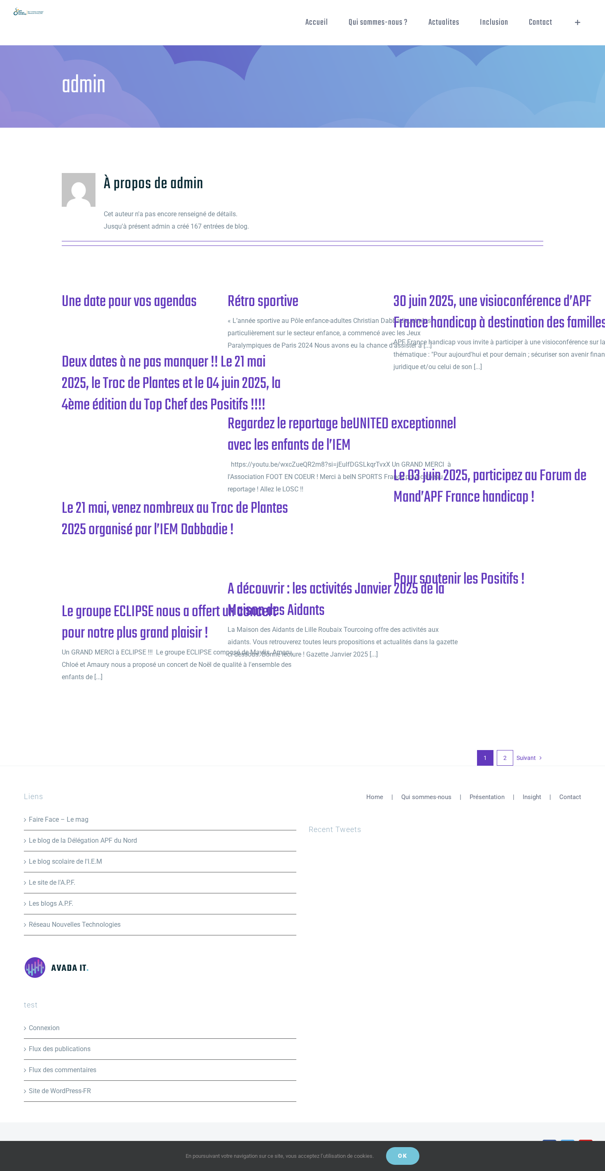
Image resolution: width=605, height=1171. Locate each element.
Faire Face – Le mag (58, 819)
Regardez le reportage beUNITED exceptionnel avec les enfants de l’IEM (342, 435)
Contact (570, 797)
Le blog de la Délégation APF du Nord (83, 840)
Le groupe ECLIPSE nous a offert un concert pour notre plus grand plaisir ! (169, 623)
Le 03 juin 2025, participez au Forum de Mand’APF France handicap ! (489, 487)
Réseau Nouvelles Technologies (75, 924)
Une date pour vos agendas (129, 302)
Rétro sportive (263, 302)
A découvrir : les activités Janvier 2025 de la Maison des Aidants (336, 600)
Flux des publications (60, 1049)
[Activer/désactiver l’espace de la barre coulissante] (578, 22)
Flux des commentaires (62, 1070)
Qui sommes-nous (426, 797)
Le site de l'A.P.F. (52, 882)
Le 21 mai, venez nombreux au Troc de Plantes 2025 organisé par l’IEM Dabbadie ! (175, 519)
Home (374, 797)
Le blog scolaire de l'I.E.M (65, 861)
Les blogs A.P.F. (51, 903)
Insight (532, 797)
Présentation (487, 797)
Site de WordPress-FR (60, 1091)
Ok (402, 1155)
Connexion (44, 1028)
